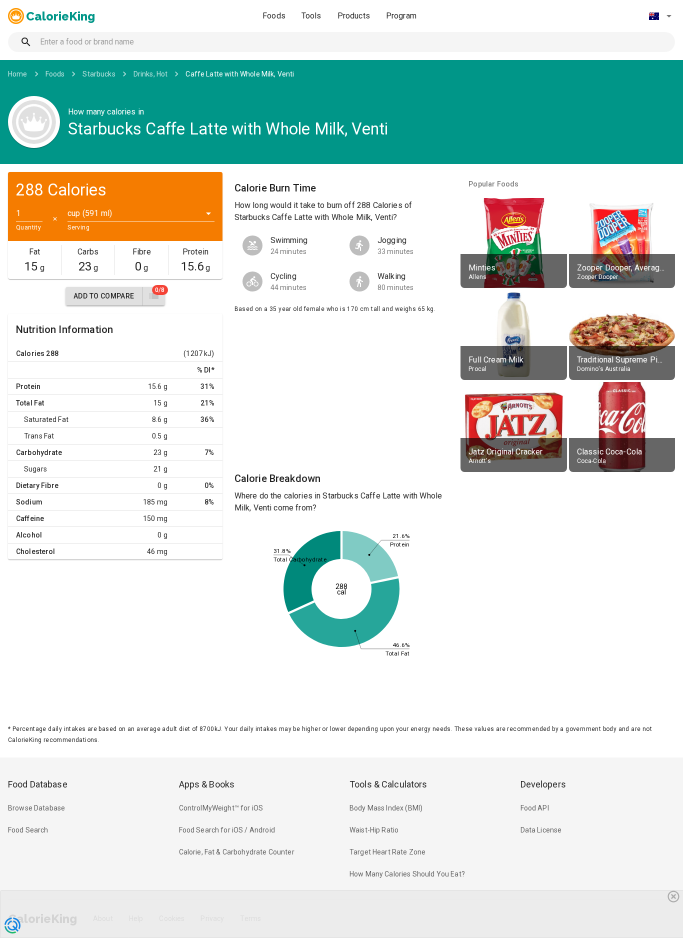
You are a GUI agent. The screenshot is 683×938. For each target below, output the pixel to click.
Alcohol (29, 535)
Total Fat (30, 403)
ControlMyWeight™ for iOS (221, 808)
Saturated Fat (46, 420)
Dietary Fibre (37, 486)
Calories (30, 354)
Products (354, 15)
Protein (28, 386)
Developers (543, 784)
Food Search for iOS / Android (227, 830)
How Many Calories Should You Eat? (407, 874)
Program (401, 15)
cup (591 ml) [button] (90, 213)
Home (18, 74)
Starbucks (98, 74)
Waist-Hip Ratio (374, 830)
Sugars (35, 469)
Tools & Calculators (389, 784)
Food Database (38, 784)
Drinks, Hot (151, 74)
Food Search (28, 830)
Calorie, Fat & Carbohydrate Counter (236, 852)
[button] (660, 16)
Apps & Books (207, 784)
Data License (541, 830)
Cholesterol (36, 552)
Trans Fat (39, 436)
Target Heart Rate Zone (388, 852)
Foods (274, 15)
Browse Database (36, 808)
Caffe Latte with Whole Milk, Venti (240, 74)
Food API (534, 808)
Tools (312, 15)
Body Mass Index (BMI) (386, 808)
